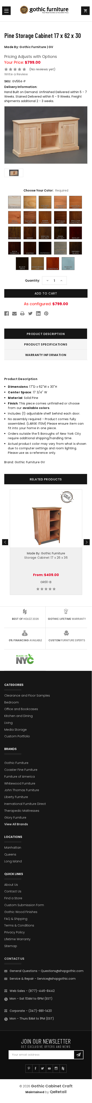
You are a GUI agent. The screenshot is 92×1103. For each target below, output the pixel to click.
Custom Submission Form (24, 905)
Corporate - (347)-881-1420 (31, 1011)
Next (86, 542)
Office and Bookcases (21, 709)
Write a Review (16, 74)
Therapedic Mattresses (21, 811)
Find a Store (13, 898)
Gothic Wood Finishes (20, 912)
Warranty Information (45, 355)
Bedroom (11, 702)
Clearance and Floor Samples (27, 695)
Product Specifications (45, 344)
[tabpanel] (46, 542)
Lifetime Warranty (17, 939)
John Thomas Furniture (21, 790)
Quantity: (32, 280)
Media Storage (15, 729)
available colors (36, 408)
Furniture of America (19, 776)
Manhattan (12, 847)
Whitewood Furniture (19, 783)
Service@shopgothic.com (56, 978)
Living (8, 723)
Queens (10, 854)
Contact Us (12, 891)
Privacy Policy (14, 932)
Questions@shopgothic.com (62, 971)
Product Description (46, 334)
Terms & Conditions (19, 925)
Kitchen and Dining (18, 716)
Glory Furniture (15, 817)
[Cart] (85, 10)
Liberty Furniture (16, 797)
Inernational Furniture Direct (25, 804)
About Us (11, 885)
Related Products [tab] (46, 479)
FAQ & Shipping (15, 919)
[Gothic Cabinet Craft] (46, 10)
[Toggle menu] (6, 10)
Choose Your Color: (45, 190)
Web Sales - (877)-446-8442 (32, 991)
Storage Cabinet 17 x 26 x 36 (46, 557)
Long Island (13, 861)
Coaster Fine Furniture (20, 770)
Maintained (34, 1092)
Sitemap (10, 946)
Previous (5, 542)
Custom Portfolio (17, 736)
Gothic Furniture (16, 763)
